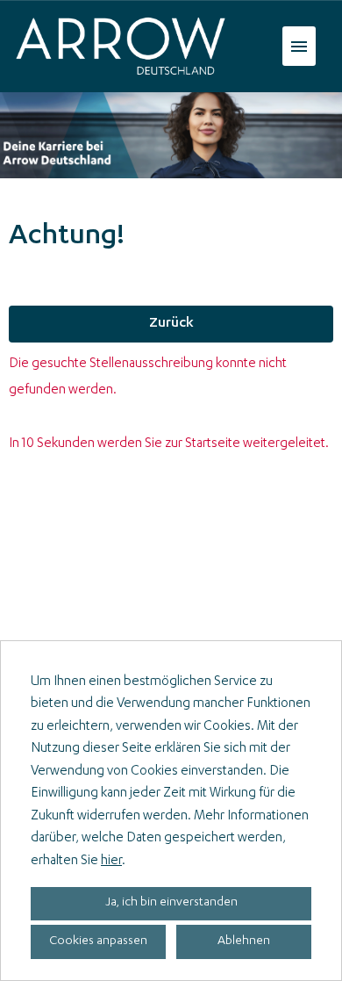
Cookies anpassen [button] (98, 941)
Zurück (171, 324)
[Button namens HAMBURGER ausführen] (299, 46)
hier (111, 861)
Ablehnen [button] (243, 941)
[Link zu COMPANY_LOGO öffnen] (120, 46)
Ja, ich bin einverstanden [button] (171, 903)
